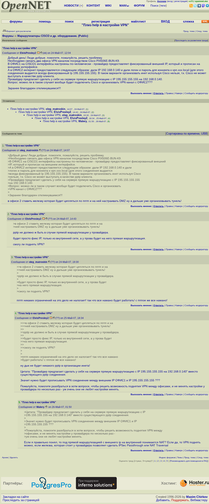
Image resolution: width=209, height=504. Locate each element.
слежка (188, 21)
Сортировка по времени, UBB (186, 133)
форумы (16, 21)
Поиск (154, 5)
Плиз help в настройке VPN (27, 108)
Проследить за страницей (21, 500)
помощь (45, 21)
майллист (138, 21)
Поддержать (180, 500)
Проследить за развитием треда (191, 40)
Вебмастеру (199, 500)
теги (163, 5)
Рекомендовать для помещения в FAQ (189, 461)
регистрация (180, 1)
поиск (69, 21)
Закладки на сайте (16, 496)
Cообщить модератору (196, 93)
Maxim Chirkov (197, 496)
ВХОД (165, 21)
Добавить (163, 500)
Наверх (179, 93)
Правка (169, 93)
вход (170, 1)
